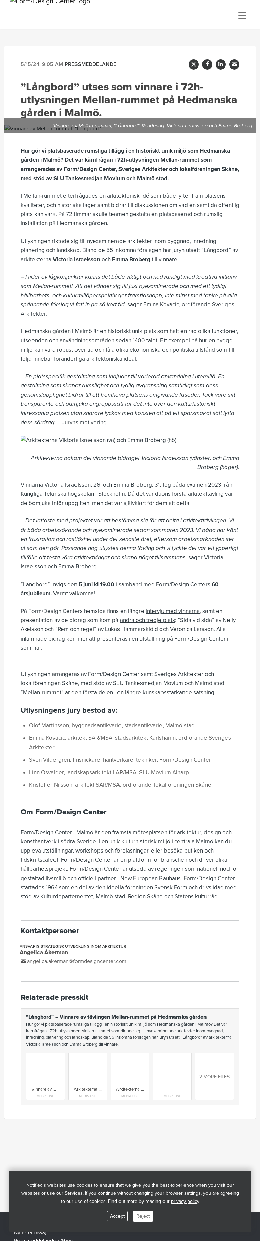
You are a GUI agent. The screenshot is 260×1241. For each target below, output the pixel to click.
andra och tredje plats (147, 620)
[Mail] (234, 64)
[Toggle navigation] (242, 15)
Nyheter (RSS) (30, 1232)
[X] (194, 64)
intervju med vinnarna (173, 611)
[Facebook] (207, 64)
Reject (143, 1216)
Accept (117, 1216)
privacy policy (185, 1201)
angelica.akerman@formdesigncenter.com (76, 961)
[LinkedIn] (221, 64)
